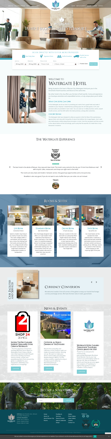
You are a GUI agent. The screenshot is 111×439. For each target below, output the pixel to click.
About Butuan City (49, 418)
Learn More (16, 368)
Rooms (28, 6)
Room (54, 61)
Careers (95, 6)
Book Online (93, 64)
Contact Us (71, 422)
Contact (100, 6)
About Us (46, 416)
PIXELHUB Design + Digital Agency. (72, 432)
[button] (9, 167)
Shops (73, 6)
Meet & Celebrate (81, 6)
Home (45, 414)
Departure (30, 61)
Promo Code (43, 61)
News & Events (36, 6)
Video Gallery (72, 418)
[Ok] (109, 436)
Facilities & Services (19, 6)
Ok (95, 436)
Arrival (17, 61)
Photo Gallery (72, 416)
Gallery (70, 414)
